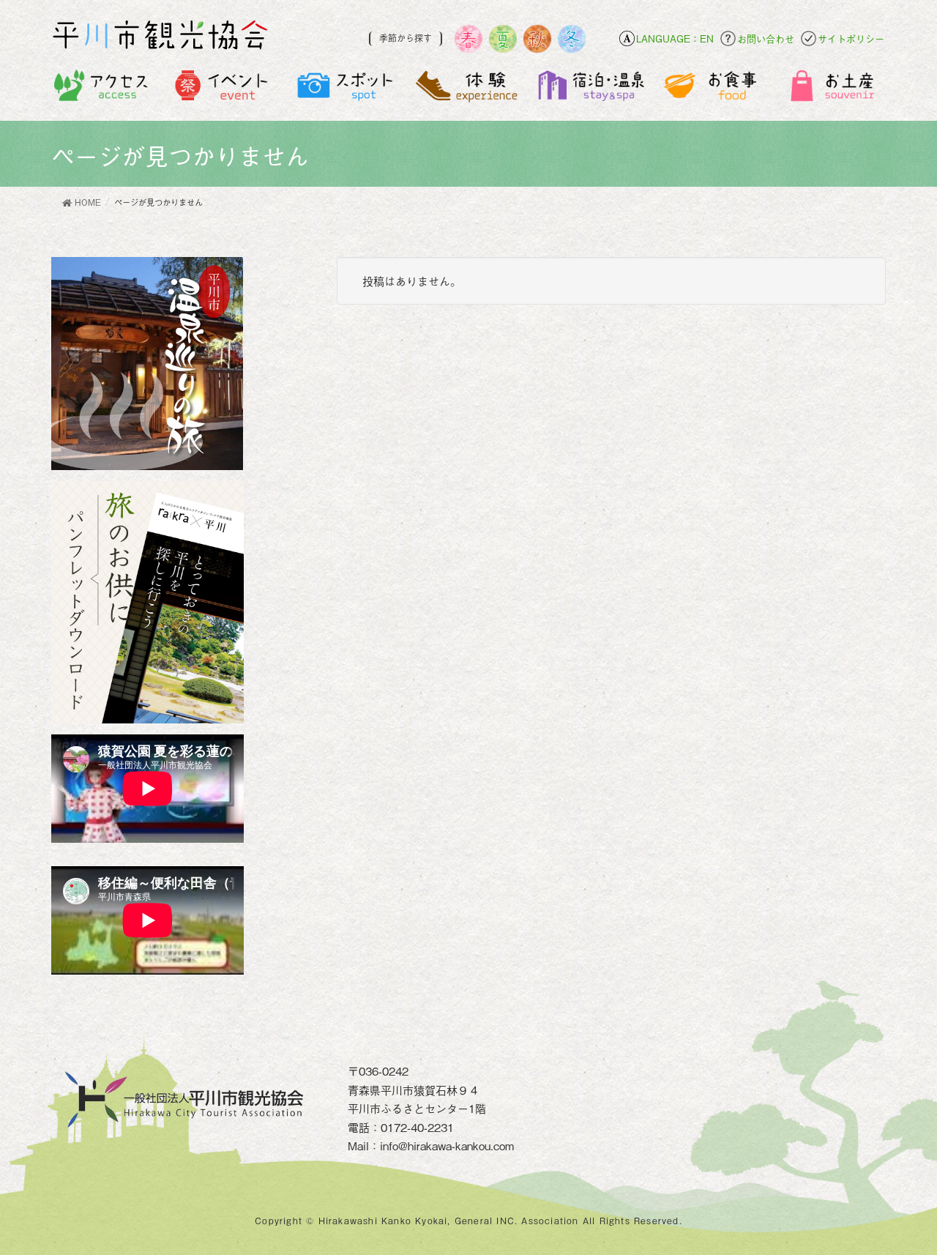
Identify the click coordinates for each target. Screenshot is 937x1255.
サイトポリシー (851, 38)
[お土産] (835, 89)
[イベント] (224, 89)
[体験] (468, 89)
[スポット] (346, 89)
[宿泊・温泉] (590, 89)
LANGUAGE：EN (675, 38)
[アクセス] (101, 89)
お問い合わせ (765, 38)
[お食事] (713, 89)
